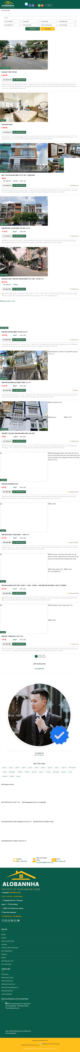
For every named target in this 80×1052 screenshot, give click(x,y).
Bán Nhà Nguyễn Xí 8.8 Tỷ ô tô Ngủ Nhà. (34, 802)
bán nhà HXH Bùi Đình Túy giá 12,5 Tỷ (14, 332)
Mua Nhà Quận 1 (7, 124)
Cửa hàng (4, 944)
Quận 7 (37, 767)
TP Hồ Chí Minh (5, 68)
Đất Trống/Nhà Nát (6, 951)
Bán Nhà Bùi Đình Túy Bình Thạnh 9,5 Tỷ (14, 841)
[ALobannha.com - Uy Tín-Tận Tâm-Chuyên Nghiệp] (10, 4)
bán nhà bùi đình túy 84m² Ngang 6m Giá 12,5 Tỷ (16, 821)
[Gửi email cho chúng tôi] (12, 920)
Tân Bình (19, 772)
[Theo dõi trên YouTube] (42, 5)
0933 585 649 (20, 80)
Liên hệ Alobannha (6, 994)
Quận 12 (64, 767)
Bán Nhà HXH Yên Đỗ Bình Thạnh (43, 821)
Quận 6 (30, 767)
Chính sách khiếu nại (7, 991)
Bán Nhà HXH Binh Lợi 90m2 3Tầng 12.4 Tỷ (16, 382)
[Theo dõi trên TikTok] (36, 5)
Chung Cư (4, 954)
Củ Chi (70, 772)
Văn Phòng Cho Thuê (7, 961)
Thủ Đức (48, 772)
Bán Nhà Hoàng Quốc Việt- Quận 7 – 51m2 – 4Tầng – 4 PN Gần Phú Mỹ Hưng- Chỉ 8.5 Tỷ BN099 (34, 585)
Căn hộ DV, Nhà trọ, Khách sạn (9, 947)
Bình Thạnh (72, 767)
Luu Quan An (7, 80)
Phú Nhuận (12, 772)
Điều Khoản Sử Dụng (7, 977)
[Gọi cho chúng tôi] (39, 5)
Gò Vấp (4, 772)
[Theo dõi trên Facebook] (29, 5)
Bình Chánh (56, 772)
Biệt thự (3, 934)
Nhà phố (3, 938)
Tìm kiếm (47, 29)
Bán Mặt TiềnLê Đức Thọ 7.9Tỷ (12, 636)
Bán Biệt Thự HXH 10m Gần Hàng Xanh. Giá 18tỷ (18, 433)
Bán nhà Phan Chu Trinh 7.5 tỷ (11, 802)
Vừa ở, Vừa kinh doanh (7, 941)
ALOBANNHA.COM (14, 892)
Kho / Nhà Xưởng (6, 964)
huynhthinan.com (43, 1040)
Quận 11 (57, 767)
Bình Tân (34, 772)
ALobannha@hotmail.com (44, 862)
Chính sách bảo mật (7, 981)
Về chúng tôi (4, 974)
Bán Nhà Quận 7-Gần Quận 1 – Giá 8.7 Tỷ (15, 534)
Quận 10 (50, 767)
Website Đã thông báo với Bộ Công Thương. (40, 1048)
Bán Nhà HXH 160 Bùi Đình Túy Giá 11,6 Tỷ (16, 228)
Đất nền (3, 957)
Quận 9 (18, 776)
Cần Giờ (64, 772)
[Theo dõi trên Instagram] (33, 5)
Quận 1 (5, 767)
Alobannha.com (35, 1045)
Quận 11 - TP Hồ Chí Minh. (9, 904)
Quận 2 (41, 772)
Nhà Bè (12, 776)
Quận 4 (17, 767)
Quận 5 (24, 767)
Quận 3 (11, 767)
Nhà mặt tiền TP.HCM (9, 72)
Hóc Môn (5, 776)
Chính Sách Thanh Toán (8, 984)
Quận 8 (43, 767)
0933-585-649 (40, 755)
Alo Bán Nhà (7, 289)
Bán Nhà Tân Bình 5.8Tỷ (10, 484)
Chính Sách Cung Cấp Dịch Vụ (9, 987)
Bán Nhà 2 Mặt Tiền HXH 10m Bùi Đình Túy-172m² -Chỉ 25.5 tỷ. (23, 279)
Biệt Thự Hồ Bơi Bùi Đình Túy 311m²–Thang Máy (18, 175)
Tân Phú (27, 772)
